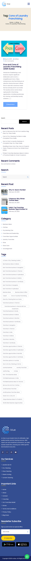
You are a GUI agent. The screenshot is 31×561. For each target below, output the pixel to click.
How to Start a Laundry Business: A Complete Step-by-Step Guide (13, 142)
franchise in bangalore (9, 325)
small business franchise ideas (11, 392)
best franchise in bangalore (10, 285)
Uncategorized (7, 249)
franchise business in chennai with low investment (15, 307)
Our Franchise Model (8, 502)
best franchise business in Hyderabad (13, 274)
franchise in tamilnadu (9, 343)
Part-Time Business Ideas (10, 374)
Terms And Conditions (9, 509)
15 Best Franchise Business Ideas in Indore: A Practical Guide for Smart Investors (16, 154)
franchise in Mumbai (8, 339)
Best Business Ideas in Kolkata (11, 264)
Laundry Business (7, 367)
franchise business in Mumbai (11, 318)
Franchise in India (7, 332)
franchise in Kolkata (8, 336)
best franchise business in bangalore (13, 267)
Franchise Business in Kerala (10, 311)
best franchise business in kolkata (12, 278)
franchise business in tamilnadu (12, 321)
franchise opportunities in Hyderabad (13, 350)
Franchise (5, 499)
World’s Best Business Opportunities (12, 403)
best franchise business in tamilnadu (13, 281)
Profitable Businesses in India (11, 378)
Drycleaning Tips (8, 230)
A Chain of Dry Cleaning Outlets (12, 260)
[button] (27, 556)
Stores (4, 505)
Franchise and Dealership (11, 233)
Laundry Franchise (8, 239)
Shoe (4, 242)
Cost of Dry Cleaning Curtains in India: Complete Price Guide (14, 137)
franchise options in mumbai (11, 360)
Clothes (5, 227)
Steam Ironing (6, 474)
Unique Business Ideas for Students (12, 399)
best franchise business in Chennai (12, 271)
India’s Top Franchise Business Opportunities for (18, 208)
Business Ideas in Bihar (21, 292)
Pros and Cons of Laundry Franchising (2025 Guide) (12, 66)
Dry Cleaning (6, 468)
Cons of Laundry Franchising (19, 296)
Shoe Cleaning (6, 471)
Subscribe (9, 538)
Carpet (5, 296)
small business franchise (9, 389)
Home (4, 489)
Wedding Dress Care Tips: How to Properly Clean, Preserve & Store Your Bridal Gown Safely (16, 148)
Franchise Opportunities (10, 236)
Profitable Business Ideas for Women (13, 381)
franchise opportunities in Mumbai (12, 353)
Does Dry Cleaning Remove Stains (12, 299)
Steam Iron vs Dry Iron (9, 396)
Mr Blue (16, 59)
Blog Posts (5, 515)
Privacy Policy (6, 512)
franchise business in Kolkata (11, 314)
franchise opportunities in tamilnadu (13, 357)
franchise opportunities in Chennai (12, 346)
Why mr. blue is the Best (17, 190)
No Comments (9, 61)
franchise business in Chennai (11, 303)
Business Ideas (7, 224)
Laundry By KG (6, 465)
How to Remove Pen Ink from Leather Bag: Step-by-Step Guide (16, 132)
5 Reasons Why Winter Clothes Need (17, 199)
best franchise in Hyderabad (11, 288)
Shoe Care (6, 245)
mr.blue (16, 371)
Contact (5, 496)
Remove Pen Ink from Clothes (11, 385)
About (4, 493)
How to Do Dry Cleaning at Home (12, 364)
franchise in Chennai (8, 329)
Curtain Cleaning (7, 478)
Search (3, 118)
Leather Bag (6, 371)
